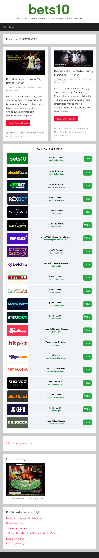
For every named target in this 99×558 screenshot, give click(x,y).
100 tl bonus (63, 128)
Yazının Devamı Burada (18, 123)
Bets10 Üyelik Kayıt (15, 543)
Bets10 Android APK (18, 528)
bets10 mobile (71, 132)
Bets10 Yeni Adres (15, 539)
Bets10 (23, 133)
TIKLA (87, 172)
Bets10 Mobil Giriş (15, 523)
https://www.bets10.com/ (19, 443)
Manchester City (17, 136)
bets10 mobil (75, 128)
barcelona (14, 133)
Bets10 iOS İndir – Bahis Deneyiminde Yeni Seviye (33, 533)
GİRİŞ (87, 158)
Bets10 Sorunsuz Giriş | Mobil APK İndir (25, 518)
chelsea (82, 132)
